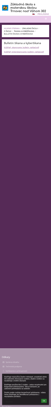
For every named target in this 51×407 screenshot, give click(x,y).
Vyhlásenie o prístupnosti (16, 371)
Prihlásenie (43, 14)
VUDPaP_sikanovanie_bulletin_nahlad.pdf (21, 47)
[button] (33, 14)
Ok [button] (44, 401)
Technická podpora (14, 366)
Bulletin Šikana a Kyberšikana (18, 34)
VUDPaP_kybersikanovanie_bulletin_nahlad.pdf (24, 52)
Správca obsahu (12, 362)
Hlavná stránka (12, 28)
